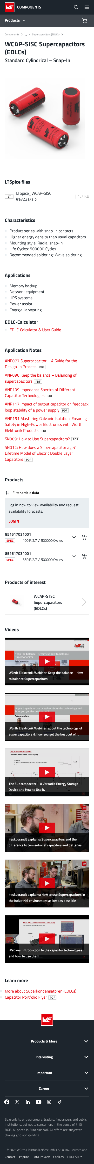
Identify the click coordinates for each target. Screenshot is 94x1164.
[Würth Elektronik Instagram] (49, 1102)
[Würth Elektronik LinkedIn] (28, 1102)
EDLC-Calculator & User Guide (35, 330)
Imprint (24, 1156)
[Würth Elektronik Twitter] (17, 1102)
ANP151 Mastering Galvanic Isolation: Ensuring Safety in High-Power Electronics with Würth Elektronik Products (46, 424)
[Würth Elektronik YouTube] (38, 1102)
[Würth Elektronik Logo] (11, 7)
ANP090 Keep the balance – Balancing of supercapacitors (41, 378)
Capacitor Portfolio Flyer (30, 997)
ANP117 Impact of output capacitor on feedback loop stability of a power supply (46, 407)
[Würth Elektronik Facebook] (6, 1102)
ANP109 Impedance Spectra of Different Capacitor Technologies (40, 393)
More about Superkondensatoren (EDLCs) (40, 991)
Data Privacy (41, 1156)
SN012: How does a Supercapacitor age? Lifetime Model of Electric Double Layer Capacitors (40, 453)
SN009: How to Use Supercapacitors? (41, 439)
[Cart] (85, 20)
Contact (10, 1156)
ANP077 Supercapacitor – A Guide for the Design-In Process (41, 364)
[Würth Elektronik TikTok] (59, 1102)
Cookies (58, 1156)
